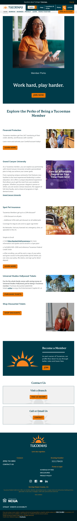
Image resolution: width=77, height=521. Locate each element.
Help (41, 7)
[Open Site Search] (64, 8)
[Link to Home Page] (13, 8)
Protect (28, 12)
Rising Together (44, 12)
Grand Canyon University (12, 195)
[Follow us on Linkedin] (46, 482)
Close (70, 2)
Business (20, 12)
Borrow (12, 12)
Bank (5, 12)
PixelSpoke (23, 517)
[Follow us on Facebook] (36, 482)
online (10, 288)
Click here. (44, 2)
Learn (34, 12)
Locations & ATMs (50, 7)
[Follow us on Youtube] (41, 482)
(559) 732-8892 (60, 512)
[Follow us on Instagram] (30, 482)
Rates (59, 7)
